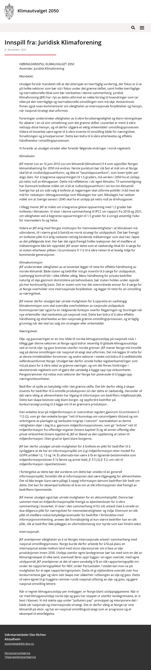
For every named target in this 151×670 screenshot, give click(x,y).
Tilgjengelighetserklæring (20, 657)
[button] (142, 27)
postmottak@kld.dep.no (19, 643)
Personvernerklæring (17, 653)
